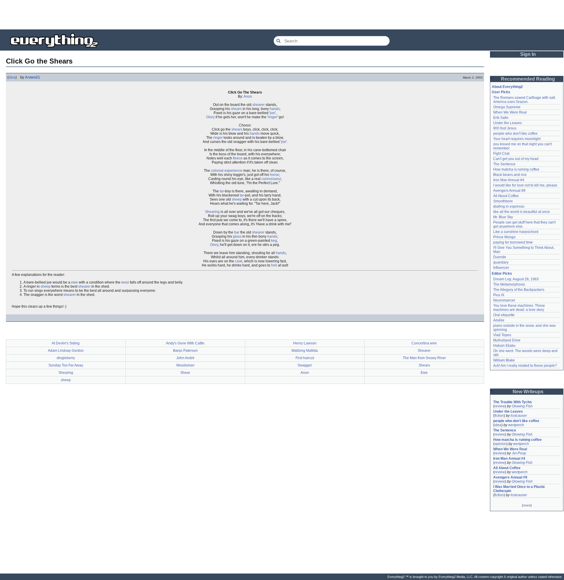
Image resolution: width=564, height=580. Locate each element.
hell (274, 265)
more (527, 505)
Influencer (501, 268)
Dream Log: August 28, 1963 (516, 279)
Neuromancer (504, 300)
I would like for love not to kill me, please (525, 185)
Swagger (305, 365)
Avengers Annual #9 (509, 191)
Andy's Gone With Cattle (185, 343)
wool (125, 282)
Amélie (498, 320)
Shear (185, 373)
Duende (499, 257)
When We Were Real (510, 112)
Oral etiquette (504, 315)
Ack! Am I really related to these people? (525, 366)
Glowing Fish (522, 406)
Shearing (212, 212)
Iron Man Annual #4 (508, 180)
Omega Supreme (507, 107)
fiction (499, 416)
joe (272, 113)
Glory (210, 117)
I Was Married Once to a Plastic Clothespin (519, 489)
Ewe (424, 373)
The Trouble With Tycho (512, 402)
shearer (258, 105)
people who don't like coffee (515, 133)
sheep (237, 199)
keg (274, 241)
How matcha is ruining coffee (516, 169)
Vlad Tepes (502, 335)
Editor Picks (502, 273)
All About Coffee (506, 196)
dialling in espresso (508, 206)
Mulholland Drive (507, 340)
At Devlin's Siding (66, 343)
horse (274, 175)
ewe (74, 282)
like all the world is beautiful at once (521, 212)
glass (237, 236)
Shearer (424, 351)
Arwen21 (32, 77)
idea (12, 77)
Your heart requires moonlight (516, 139)
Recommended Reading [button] (528, 78)
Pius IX (498, 295)
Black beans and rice (510, 175)
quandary (500, 262)
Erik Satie (500, 118)
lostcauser (519, 416)
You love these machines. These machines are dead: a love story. (519, 308)
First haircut (305, 358)
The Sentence (504, 164)
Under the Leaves (507, 123)
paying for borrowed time (513, 242)
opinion (500, 444)
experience (233, 171)
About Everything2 (507, 87)
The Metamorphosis (509, 284)
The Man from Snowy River (424, 358)
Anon (248, 96)
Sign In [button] (528, 54)
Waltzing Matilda (304, 351)
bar (236, 232)
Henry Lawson (304, 343)
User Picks (501, 92)
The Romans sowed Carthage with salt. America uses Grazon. (524, 100)
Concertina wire (424, 343)
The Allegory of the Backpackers (518, 290)
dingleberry (66, 358)
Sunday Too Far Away (65, 365)
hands (275, 109)
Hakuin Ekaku (504, 346)
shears (236, 109)
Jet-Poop (519, 453)
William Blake (504, 360)
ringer (272, 117)
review (499, 406)
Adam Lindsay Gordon (66, 351)
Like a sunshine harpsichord (515, 232)
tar (222, 191)
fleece (238, 158)
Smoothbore (503, 201)
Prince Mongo (504, 237)
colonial (217, 171)
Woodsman (185, 365)
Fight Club (501, 153)
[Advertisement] (282, 14)
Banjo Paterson (185, 351)
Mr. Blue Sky (503, 217)
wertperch (516, 425)
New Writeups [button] (528, 391)
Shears (424, 365)
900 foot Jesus (504, 128)
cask (238, 261)
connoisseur (271, 179)
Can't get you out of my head (515, 159)
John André (185, 358)
